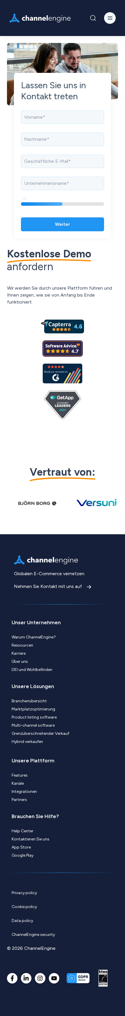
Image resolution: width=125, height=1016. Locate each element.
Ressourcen (22, 645)
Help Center (22, 831)
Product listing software (34, 717)
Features (20, 775)
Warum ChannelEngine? (34, 637)
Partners (19, 799)
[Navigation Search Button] (93, 18)
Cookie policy (24, 906)
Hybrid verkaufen (27, 741)
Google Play (22, 855)
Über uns (20, 661)
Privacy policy (24, 892)
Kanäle (18, 783)
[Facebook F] (12, 978)
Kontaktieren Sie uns (30, 839)
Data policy (22, 920)
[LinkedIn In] (26, 978)
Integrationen (24, 791)
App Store (21, 847)
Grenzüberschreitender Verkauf (40, 733)
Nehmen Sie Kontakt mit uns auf (48, 586)
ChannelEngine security (33, 934)
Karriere (19, 653)
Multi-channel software (33, 725)
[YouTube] (54, 978)
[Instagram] (40, 978)
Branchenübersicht (29, 701)
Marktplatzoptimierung (33, 709)
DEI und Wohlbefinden (32, 669)
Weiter (62, 224)
